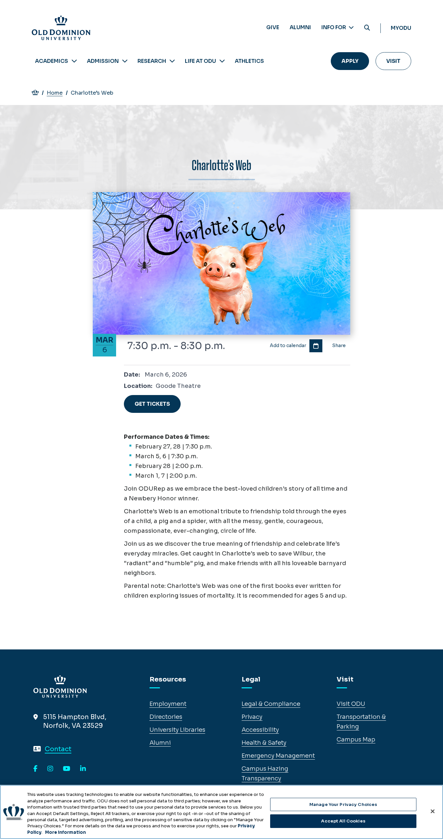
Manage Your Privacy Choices (343, 804)
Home (55, 92)
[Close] (432, 811)
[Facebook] (35, 769)
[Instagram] (50, 769)
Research (152, 61)
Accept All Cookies (343, 821)
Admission (103, 61)
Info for (334, 27)
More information (65, 832)
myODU (401, 28)
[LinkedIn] (83, 769)
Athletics (249, 61)
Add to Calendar (315, 345)
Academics (51, 61)
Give (272, 27)
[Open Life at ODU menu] (222, 61)
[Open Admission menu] (125, 61)
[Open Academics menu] (74, 61)
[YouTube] (66, 769)
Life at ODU (200, 61)
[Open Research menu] (172, 61)
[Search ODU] (367, 28)
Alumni (300, 27)
